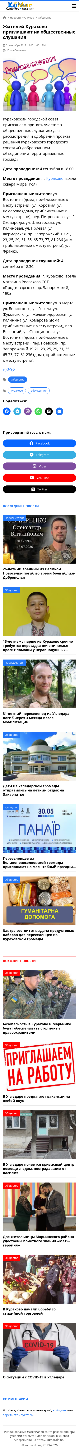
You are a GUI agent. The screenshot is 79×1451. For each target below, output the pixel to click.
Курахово (54, 178)
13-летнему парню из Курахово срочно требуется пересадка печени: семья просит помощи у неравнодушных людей (38, 645)
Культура (11, 807)
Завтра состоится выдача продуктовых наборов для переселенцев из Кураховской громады (38, 934)
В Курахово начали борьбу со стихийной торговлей (29, 1311)
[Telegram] (17, 411)
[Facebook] (7, 411)
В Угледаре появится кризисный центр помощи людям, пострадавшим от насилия (38, 1168)
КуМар (9, 369)
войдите (59, 1410)
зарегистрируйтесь (18, 1415)
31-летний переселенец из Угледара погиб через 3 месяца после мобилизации (36, 717)
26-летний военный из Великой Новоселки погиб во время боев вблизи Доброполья (39, 573)
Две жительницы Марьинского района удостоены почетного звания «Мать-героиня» (38, 1241)
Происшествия (14, 518)
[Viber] (28, 411)
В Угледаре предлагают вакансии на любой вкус (36, 1098)
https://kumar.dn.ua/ (51, 1440)
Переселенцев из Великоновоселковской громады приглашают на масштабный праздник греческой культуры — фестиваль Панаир (39, 862)
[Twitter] (49, 411)
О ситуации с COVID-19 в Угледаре (33, 1377)
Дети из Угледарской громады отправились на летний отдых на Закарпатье (33, 790)
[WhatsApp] (38, 411)
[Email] (59, 411)
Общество (17, 379)
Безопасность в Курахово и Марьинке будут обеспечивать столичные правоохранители (37, 1028)
